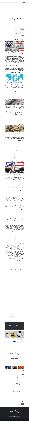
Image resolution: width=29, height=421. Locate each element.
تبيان (20, 345)
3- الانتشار (23, 34)
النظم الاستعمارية (17, 134)
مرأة (12, 1)
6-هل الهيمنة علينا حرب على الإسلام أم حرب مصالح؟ (19, 31)
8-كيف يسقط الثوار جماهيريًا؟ (21, 36)
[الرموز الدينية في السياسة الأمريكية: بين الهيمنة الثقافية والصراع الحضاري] (8, 367)
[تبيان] (27, 1)
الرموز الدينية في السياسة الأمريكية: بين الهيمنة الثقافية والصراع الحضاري (8, 370)
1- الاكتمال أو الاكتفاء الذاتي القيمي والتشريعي (20, 33)
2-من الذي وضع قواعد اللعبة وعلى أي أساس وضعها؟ (19, 28)
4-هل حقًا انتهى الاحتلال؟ (21, 30)
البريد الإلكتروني (22, 401)
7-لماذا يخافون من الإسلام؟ (21, 32)
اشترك (14, 358)
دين (11, 1)
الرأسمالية (16, 121)
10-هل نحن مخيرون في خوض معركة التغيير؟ (20, 37)
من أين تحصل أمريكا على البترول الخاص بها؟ (14, 370)
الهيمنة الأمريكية (22, 339)
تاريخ (22, 1)
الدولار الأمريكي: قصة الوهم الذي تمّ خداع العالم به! (21, 370)
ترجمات (18, 1)
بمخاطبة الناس (20, 245)
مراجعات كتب (20, 1)
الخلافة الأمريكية (17, 56)
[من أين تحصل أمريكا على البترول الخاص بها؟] (14, 367)
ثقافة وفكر (24, 1)
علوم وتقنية (16, 1)
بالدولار (5, 110)
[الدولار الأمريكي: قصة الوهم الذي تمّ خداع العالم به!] (21, 367)
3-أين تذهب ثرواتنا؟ (22, 29)
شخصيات (14, 1)
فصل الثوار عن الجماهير (18, 226)
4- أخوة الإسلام (22, 35)
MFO (11, 137)
